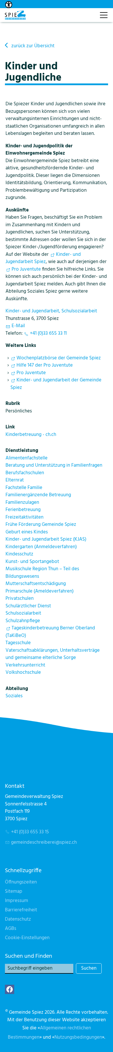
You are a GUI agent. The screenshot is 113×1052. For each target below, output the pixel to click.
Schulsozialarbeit (23, 613)
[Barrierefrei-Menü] (8, 4)
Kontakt (89, 12)
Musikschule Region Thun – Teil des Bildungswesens (42, 572)
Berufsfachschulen (25, 473)
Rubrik (13, 404)
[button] (9, 989)
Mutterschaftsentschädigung (36, 584)
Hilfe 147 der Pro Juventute (45, 365)
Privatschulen (20, 598)
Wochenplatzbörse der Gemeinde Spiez (59, 358)
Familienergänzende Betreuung (38, 495)
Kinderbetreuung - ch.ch (31, 435)
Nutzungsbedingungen (78, 1037)
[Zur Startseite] (15, 15)
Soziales (14, 696)
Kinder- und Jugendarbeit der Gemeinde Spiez (55, 384)
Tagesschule (18, 643)
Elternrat (15, 480)
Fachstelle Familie (24, 488)
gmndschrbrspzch (44, 842)
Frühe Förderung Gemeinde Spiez (41, 524)
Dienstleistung (22, 451)
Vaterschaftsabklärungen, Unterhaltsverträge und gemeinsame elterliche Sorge (53, 654)
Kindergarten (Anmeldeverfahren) (41, 547)
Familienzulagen (22, 502)
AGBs (10, 929)
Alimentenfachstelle (27, 458)
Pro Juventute (26, 269)
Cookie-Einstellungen (27, 938)
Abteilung (17, 689)
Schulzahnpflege (23, 621)
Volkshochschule (23, 672)
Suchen (88, 968)
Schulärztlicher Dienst (28, 606)
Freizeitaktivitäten (24, 517)
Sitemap (13, 891)
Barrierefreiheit (21, 910)
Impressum (16, 901)
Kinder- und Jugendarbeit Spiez (43, 258)
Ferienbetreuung (23, 510)
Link (10, 427)
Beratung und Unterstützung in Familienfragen (54, 465)
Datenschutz (18, 919)
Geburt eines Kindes (27, 532)
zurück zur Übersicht (32, 46)
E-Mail (18, 326)
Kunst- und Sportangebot (32, 562)
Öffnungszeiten (21, 882)
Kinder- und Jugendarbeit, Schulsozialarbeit (51, 311)
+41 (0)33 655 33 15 (30, 832)
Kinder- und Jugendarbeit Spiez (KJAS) (46, 539)
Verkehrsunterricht (25, 665)
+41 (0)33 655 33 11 (48, 333)
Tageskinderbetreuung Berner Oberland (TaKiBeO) (50, 632)
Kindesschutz (19, 554)
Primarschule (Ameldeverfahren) (40, 591)
